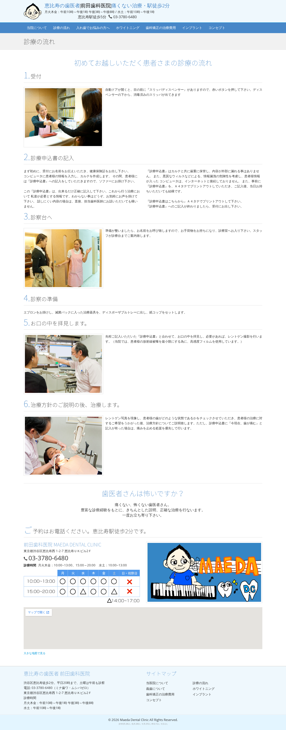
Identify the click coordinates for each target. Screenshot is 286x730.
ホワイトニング (127, 28)
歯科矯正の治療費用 (161, 28)
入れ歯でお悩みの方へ (93, 28)
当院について (37, 28)
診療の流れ (61, 28)
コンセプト (217, 28)
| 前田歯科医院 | (107, 5)
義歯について (155, 688)
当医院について (157, 683)
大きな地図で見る (34, 653)
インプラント (192, 28)
